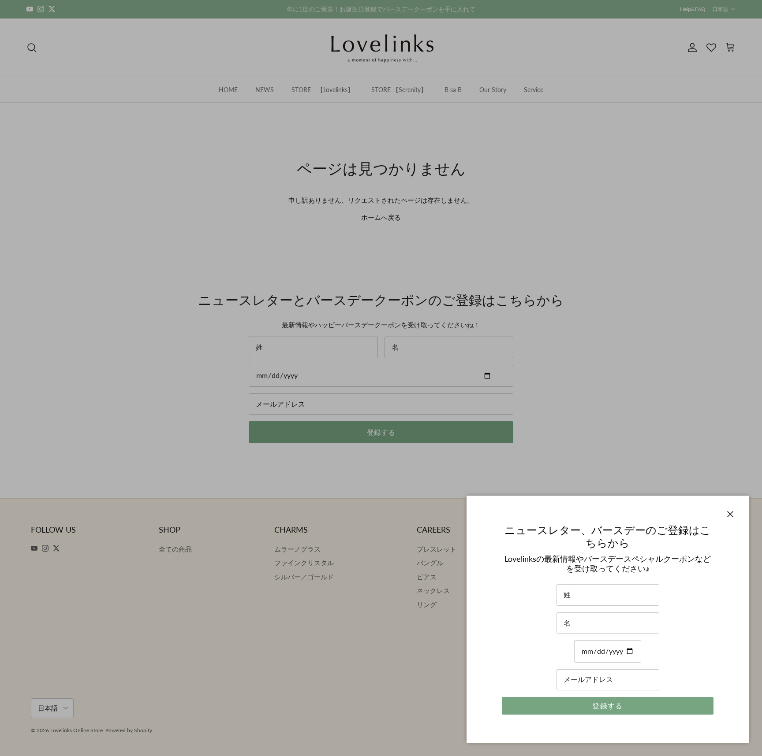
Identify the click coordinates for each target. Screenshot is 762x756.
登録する (607, 705)
